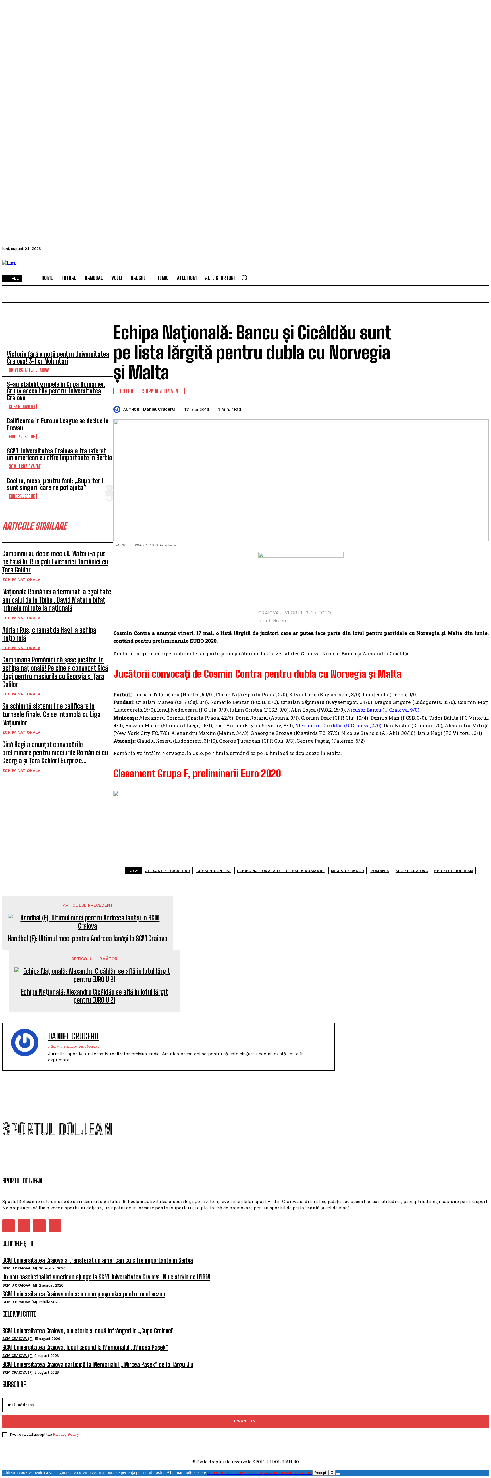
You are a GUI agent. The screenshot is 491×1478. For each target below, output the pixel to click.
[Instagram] (24, 1225)
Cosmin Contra (213, 871)
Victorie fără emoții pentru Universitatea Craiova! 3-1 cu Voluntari (58, 357)
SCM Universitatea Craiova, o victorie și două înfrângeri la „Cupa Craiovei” (88, 1331)
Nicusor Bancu (347, 871)
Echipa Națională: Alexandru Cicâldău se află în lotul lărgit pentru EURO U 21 (94, 996)
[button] (244, 277)
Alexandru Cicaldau (167, 871)
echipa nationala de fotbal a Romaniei (281, 871)
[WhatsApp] (458, 408)
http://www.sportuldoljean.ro (73, 1046)
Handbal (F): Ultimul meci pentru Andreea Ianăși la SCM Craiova (87, 939)
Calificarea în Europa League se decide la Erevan (58, 424)
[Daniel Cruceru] (118, 409)
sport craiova (412, 871)
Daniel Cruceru (159, 409)
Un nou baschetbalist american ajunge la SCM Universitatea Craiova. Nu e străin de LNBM (106, 1277)
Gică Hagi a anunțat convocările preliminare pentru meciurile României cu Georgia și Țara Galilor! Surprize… (55, 752)
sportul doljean (453, 871)
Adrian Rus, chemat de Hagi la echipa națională (49, 634)
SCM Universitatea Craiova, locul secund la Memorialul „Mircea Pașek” (85, 1347)
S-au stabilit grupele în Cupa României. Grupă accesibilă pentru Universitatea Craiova (56, 391)
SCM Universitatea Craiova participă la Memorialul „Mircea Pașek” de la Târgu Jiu (97, 1364)
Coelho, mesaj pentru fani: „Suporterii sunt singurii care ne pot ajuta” (55, 484)
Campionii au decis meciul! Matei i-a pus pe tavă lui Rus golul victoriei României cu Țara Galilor (55, 561)
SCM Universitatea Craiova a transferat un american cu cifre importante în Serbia (59, 454)
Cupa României (22, 406)
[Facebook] (397, 408)
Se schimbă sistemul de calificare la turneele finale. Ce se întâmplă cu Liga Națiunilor (51, 714)
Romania (379, 871)
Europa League (22, 436)
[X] (338, 1474)
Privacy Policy (66, 1434)
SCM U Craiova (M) (25, 466)
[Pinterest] (437, 408)
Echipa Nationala (21, 579)
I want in (245, 1421)
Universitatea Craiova (29, 369)
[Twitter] (417, 408)
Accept (320, 1473)
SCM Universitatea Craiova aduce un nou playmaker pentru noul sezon (83, 1294)
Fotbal (128, 391)
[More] (479, 408)
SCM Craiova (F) (17, 1339)
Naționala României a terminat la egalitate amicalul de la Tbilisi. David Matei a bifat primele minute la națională (56, 599)
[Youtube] (55, 1225)
